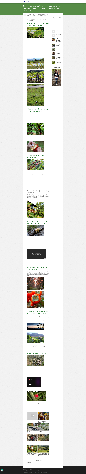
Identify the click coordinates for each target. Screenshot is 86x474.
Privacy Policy (28, 470)
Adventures (29, 10)
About (23, 470)
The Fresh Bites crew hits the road (58, 34)
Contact (26, 470)
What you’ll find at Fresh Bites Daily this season (58, 31)
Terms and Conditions (38, 470)
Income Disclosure (33, 470)
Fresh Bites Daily (30, 469)
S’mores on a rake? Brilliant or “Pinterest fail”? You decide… (58, 53)
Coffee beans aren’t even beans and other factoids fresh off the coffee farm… (58, 62)
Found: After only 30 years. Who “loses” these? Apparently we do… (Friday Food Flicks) (58, 57)
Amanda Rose (25, 10)
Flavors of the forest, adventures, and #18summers (58, 45)
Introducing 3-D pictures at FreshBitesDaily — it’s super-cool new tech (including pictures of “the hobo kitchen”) (58, 40)
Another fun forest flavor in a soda (58, 48)
